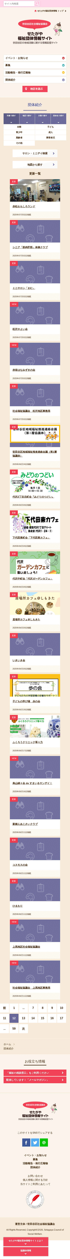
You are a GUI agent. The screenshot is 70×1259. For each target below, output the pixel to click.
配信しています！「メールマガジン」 (27, 1079)
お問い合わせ (35, 1175)
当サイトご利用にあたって (35, 1184)
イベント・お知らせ (16, 57)
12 (14, 1018)
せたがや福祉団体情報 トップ (50, 11)
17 (61, 1018)
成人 (50, 132)
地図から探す (35, 164)
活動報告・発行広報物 (18, 72)
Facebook (26, 1142)
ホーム (7, 1044)
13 (23, 1018)
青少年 (19, 132)
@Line (44, 1142)
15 (42, 1018)
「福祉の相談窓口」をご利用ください (27, 1072)
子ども (50, 127)
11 (4, 1018)
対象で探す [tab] (11, 116)
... (23, 1007)
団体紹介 (10, 79)
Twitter (35, 1142)
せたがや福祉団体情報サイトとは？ (26, 1240)
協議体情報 (25, 1250)
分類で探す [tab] (42, 116)
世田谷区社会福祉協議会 (41, 1223)
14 (33, 1018)
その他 (19, 143)
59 (14, 1028)
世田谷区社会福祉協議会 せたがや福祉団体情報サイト (35, 33)
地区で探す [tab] (27, 116)
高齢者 (19, 137)
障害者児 (50, 137)
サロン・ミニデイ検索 (35, 153)
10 (61, 1007)
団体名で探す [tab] (58, 116)
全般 (19, 127)
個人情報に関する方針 (35, 1179)
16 (52, 1018)
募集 (7, 65)
